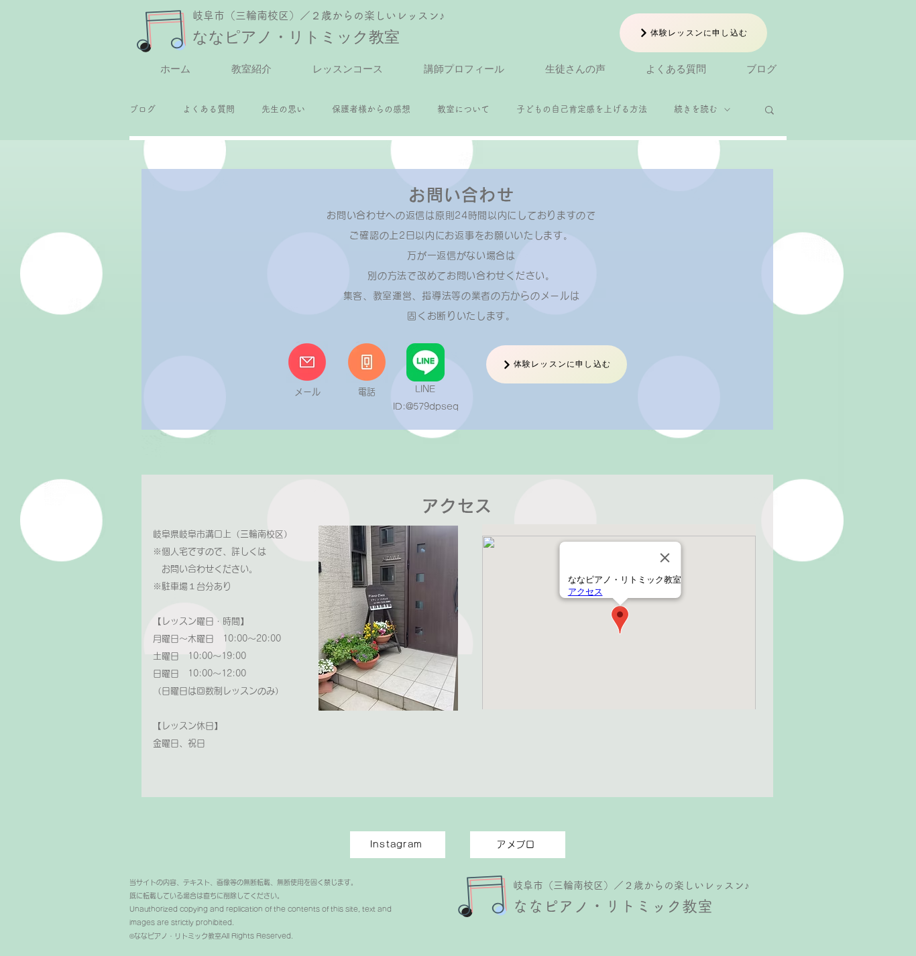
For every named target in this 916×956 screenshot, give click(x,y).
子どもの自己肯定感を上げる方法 (581, 109)
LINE (425, 389)
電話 (367, 391)
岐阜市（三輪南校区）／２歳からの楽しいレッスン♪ (318, 15)
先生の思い (283, 109)
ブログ (142, 109)
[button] (769, 111)
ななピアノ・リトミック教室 (296, 37)
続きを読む (696, 109)
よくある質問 (208, 109)
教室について (463, 109)
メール (307, 391)
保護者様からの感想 (371, 109)
